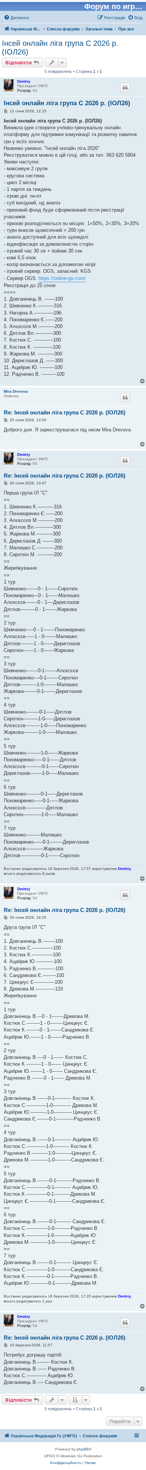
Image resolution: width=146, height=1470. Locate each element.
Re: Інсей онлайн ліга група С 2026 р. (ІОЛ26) (64, 412)
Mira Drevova (16, 391)
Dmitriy (23, 81)
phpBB (83, 1449)
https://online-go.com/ (62, 278)
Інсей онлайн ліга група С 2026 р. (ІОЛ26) (60, 47)
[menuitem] (16, 17)
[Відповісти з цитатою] (125, 87)
